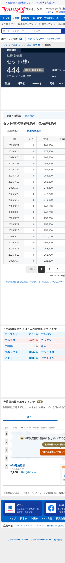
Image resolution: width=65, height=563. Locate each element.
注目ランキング (47, 23)
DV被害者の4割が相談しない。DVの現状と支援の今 (30, 2)
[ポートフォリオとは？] (21, 39)
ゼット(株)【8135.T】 (31, 45)
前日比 (30, 417)
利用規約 (58, 539)
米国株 (25, 18)
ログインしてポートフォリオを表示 (44, 39)
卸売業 (18, 55)
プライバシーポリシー (18, 539)
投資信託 (49, 18)
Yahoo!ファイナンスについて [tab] (28, 525)
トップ (6, 18)
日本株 (15, 18)
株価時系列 (13, 130)
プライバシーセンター (41, 539)
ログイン (50, 11)
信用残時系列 (34, 130)
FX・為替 (37, 18)
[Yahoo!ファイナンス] (22, 8)
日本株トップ (8, 23)
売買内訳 (29, 115)
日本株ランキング (27, 23)
